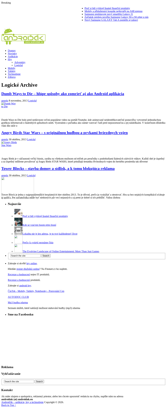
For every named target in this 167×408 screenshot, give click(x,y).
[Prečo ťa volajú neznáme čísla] (18, 242)
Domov (12, 50)
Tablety (11, 71)
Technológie (14, 74)
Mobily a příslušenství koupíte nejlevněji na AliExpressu (110, 11)
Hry (10, 59)
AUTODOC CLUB (18, 297)
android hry (25, 285)
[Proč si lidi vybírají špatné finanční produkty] (18, 216)
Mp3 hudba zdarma (18, 302)
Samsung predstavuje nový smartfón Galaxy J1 (105, 14)
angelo (4, 100)
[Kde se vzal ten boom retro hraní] (18, 225)
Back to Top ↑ (8, 405)
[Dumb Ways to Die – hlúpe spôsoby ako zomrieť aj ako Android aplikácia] (83, 110)
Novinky (12, 53)
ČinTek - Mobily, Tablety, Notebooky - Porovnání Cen (36, 291)
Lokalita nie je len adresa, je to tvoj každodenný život (50, 233)
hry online (31, 263)
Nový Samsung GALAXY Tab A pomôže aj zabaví (107, 20)
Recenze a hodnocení (19, 274)
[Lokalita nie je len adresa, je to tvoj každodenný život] (18, 233)
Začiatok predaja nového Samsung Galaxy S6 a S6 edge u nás (113, 17)
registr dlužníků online (27, 269)
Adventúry (19, 62)
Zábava (11, 77)
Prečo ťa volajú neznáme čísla (38, 242)
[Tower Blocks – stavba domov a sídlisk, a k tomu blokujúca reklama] (83, 185)
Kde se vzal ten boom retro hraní (39, 225)
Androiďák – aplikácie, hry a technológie (22, 402)
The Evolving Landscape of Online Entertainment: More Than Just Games (61, 251)
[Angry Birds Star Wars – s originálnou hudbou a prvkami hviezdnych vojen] (83, 149)
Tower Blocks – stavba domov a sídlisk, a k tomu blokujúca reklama (58, 168)
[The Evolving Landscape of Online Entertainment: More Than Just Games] (18, 251)
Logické (18, 65)
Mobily (11, 68)
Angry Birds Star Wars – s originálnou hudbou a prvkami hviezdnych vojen (64, 133)
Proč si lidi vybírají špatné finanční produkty (103, 8)
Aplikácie (13, 56)
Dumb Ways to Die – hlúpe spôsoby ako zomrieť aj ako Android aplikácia (62, 94)
